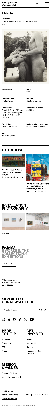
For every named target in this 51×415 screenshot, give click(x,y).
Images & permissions (11, 282)
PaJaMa (6, 18)
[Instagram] (3, 319)
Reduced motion (41, 395)
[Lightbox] (25, 56)
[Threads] (9, 319)
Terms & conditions (10, 395)
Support (29, 339)
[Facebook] (14, 319)
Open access (7, 285)
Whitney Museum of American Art (9, 3)
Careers (29, 347)
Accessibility (7, 339)
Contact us (6, 343)
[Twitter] (25, 319)
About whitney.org (9, 399)
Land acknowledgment (11, 377)
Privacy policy (7, 391)
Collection (8, 13)
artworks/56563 (8, 136)
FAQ (3, 347)
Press (4, 351)
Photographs (7, 101)
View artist (9, 264)
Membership (31, 343)
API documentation (10, 280)
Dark (27, 395)
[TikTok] (20, 319)
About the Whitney (9, 373)
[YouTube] (31, 319)
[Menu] (47, 3)
